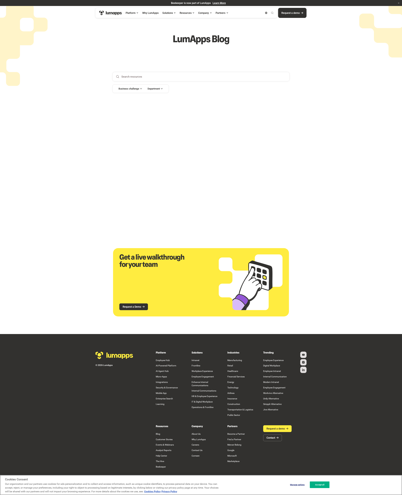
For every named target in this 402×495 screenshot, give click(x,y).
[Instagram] (303, 362)
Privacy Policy (169, 491)
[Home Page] (110, 13)
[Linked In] (303, 370)
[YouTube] (303, 355)
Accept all (319, 485)
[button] (398, 3)
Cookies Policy (152, 491)
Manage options (297, 485)
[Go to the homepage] (114, 355)
